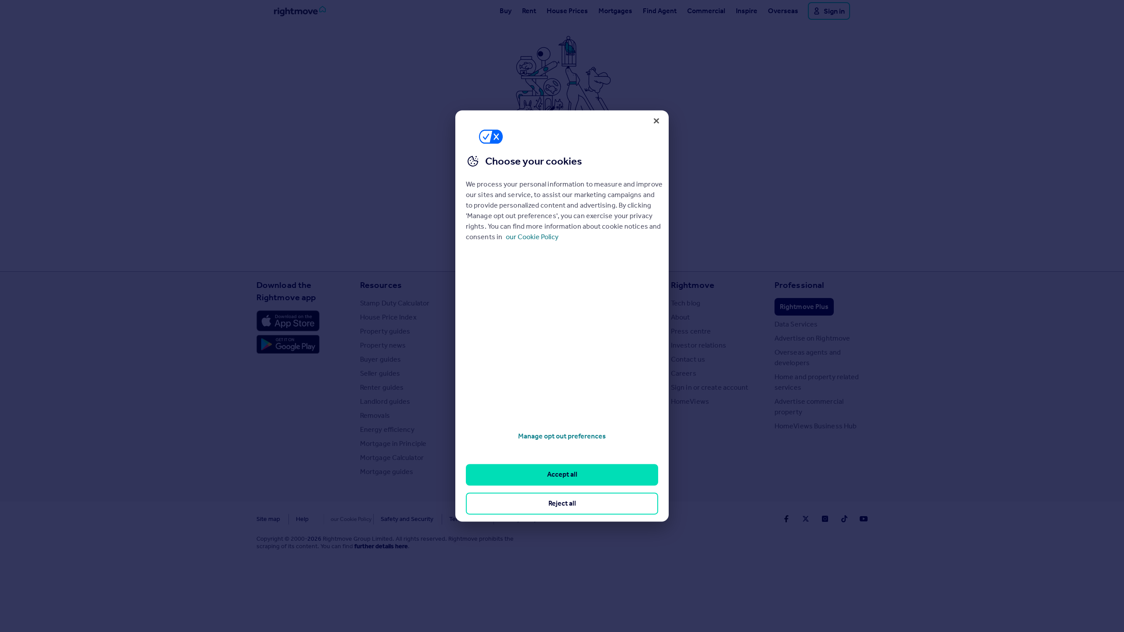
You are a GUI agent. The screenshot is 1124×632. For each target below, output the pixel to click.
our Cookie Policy (532, 237)
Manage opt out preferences (562, 436)
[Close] (656, 120)
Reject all (562, 503)
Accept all (562, 474)
